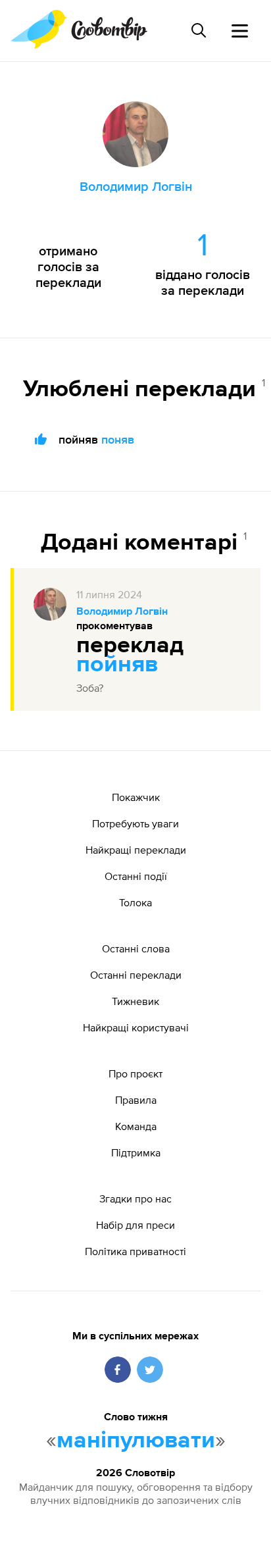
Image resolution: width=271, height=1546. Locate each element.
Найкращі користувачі (136, 1027)
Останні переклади (136, 975)
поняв (117, 439)
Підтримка (135, 1152)
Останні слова (136, 948)
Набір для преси (135, 1225)
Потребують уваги (135, 823)
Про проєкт (135, 1073)
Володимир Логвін (122, 612)
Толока (135, 902)
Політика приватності (135, 1251)
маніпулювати (136, 1441)
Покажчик (136, 797)
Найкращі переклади (136, 850)
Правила (136, 1100)
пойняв (117, 665)
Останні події (136, 876)
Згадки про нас (135, 1198)
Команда (136, 1126)
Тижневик (135, 1001)
